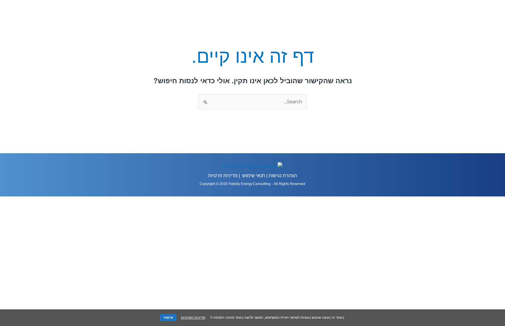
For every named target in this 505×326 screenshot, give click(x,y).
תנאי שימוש (253, 175)
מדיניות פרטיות (223, 175)
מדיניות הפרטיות (193, 317)
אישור (168, 317)
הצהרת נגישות (283, 175)
